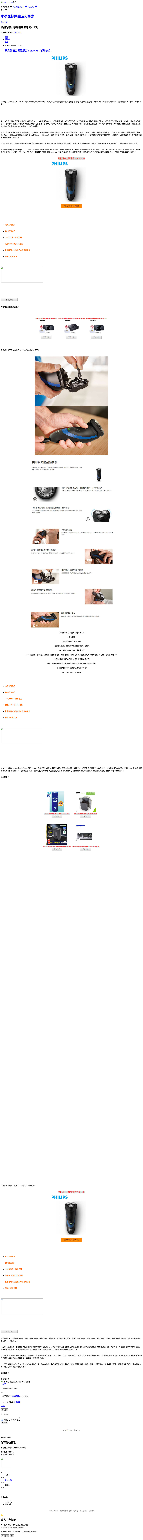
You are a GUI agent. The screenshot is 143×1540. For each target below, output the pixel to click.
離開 (12, 1536)
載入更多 (4, 1410)
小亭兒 (3, 1384)
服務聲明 (91, 1511)
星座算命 (17, 1402)
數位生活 (18, 32)
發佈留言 (4, 1422)
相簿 (6, 37)
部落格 (7, 39)
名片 (6, 42)
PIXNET (55, 1511)
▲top (3, 1406)
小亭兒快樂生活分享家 (17, 16)
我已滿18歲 (5, 1536)
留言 (19, 1396)
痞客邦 (14, 1396)
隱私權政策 (83, 1511)
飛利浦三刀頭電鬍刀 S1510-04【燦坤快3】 (28, 50)
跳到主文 (4, 22)
